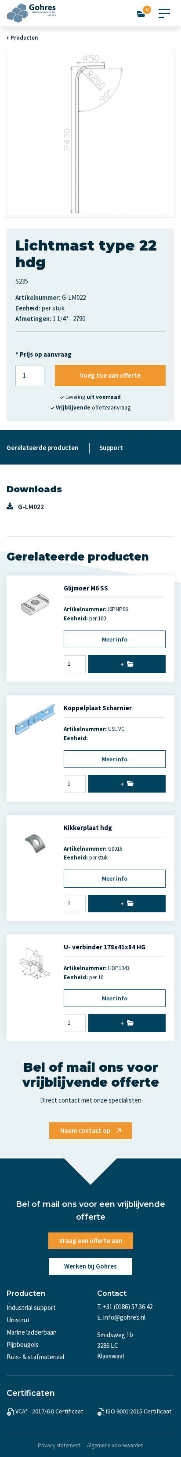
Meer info (114, 639)
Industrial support (31, 1307)
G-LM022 (31, 506)
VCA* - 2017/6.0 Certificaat (49, 1411)
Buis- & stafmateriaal (35, 1357)
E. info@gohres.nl (121, 1317)
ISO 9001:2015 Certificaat (138, 1411)
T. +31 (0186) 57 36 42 (124, 1306)
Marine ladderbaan (32, 1332)
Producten (24, 37)
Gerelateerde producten (42, 447)
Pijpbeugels (23, 1344)
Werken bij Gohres (90, 1266)
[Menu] (164, 11)
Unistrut (18, 1320)
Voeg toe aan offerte (110, 375)
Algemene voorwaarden (115, 1445)
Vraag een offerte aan (90, 1240)
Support (111, 447)
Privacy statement (59, 1445)
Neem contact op (85, 1130)
